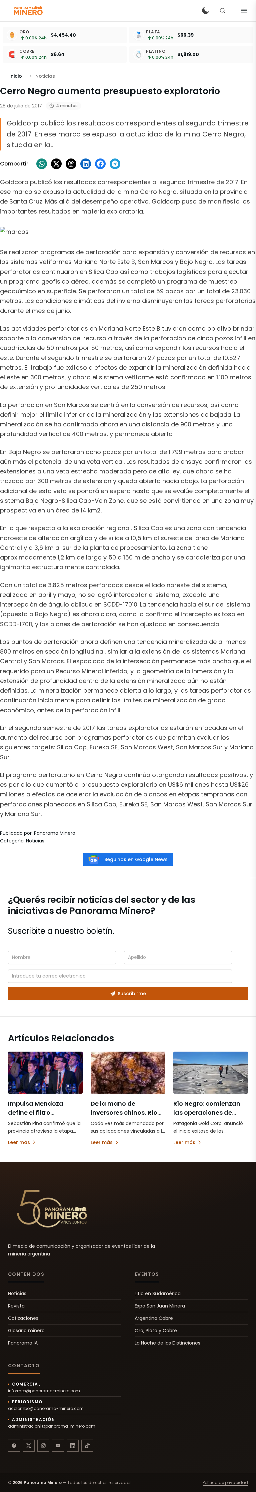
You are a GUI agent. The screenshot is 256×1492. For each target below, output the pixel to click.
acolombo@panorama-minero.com (46, 1408)
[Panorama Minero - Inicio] (27, 11)
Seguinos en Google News (136, 859)
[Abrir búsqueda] (222, 10)
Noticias (17, 1293)
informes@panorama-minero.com (44, 1391)
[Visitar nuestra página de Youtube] (58, 1446)
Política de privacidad (225, 1482)
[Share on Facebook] (100, 163)
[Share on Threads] (71, 163)
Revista (16, 1305)
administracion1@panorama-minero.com (51, 1426)
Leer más (19, 1142)
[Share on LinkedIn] (85, 163)
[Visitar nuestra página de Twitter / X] (29, 1446)
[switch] (205, 10)
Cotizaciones (23, 1318)
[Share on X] (56, 163)
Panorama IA (23, 1343)
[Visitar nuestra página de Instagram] (43, 1446)
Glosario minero (26, 1330)
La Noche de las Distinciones (167, 1343)
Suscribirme (132, 993)
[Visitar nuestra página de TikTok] (87, 1446)
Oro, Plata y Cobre (156, 1330)
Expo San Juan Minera (160, 1305)
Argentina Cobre (154, 1318)
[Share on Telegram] (115, 163)
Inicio (15, 76)
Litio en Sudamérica (158, 1293)
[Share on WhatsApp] (41, 163)
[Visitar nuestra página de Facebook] (14, 1446)
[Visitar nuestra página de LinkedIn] (73, 1446)
